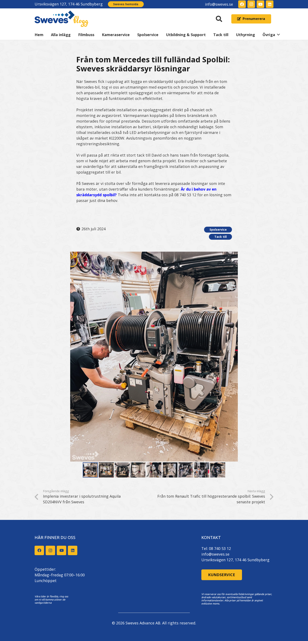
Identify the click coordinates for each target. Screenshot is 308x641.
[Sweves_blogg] (62, 18)
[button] (219, 19)
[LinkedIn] (269, 4)
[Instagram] (251, 4)
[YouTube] (260, 4)
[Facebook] (242, 4)
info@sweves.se (215, 554)
